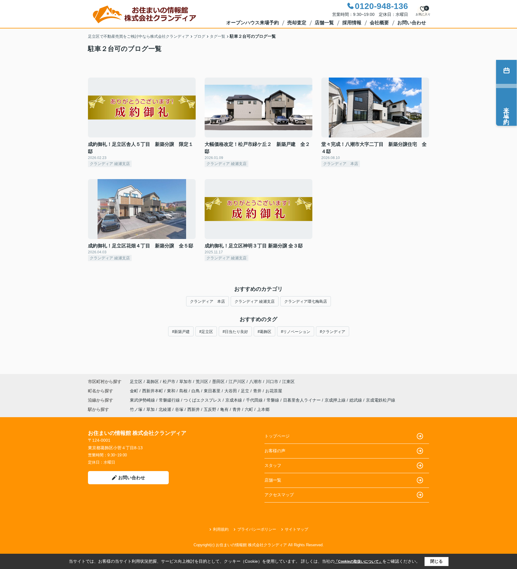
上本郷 (263, 409)
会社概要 (379, 22)
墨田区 (218, 381)
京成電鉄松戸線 (380, 400)
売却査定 (296, 22)
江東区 (288, 381)
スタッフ (272, 465)
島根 (184, 390)
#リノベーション (295, 331)
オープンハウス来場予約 (252, 22)
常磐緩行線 (170, 400)
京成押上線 (336, 400)
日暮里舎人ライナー (302, 400)
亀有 (224, 409)
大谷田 (231, 390)
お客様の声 (274, 450)
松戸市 (169, 381)
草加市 (185, 381)
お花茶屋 (273, 390)
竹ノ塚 (136, 409)
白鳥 (196, 390)
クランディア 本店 (207, 301)
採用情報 (351, 22)
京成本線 (234, 400)
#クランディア (332, 331)
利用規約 (221, 529)
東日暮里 (213, 390)
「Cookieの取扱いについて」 (358, 561)
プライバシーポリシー (256, 529)
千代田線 (255, 400)
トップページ (277, 436)
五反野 (210, 409)
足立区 (136, 381)
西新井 (193, 409)
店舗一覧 (324, 22)
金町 (134, 390)
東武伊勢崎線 (143, 400)
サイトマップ (296, 529)
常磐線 (273, 400)
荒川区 (202, 381)
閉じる (436, 561)
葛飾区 (152, 381)
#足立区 (206, 331)
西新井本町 (153, 390)
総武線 (356, 400)
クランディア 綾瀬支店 (255, 301)
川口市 (272, 381)
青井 (258, 390)
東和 (172, 390)
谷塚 (179, 409)
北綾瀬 (165, 409)
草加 (150, 409)
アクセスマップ (279, 494)
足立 (245, 390)
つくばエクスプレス (203, 400)
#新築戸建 (181, 331)
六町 (249, 409)
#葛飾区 (264, 331)
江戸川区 (237, 381)
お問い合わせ (411, 22)
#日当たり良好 (235, 331)
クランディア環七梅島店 (305, 301)
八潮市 (255, 381)
